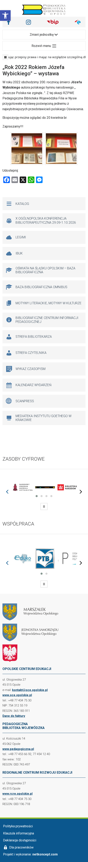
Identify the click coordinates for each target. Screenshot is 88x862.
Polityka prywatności (18, 826)
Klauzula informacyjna (18, 833)
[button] (5, 15)
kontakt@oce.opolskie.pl (30, 690)
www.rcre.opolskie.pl (17, 793)
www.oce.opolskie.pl (17, 695)
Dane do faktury (13, 716)
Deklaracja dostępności (19, 840)
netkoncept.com (45, 854)
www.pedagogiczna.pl (18, 749)
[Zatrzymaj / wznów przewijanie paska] (5, 57)
